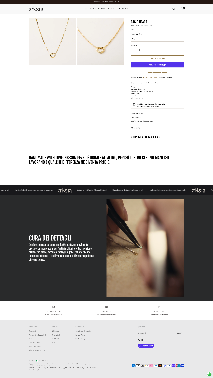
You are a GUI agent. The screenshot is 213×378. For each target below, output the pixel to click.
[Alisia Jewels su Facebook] (139, 340)
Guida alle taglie (34, 346)
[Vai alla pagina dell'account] (178, 9)
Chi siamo (55, 331)
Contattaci (32, 331)
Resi (30, 339)
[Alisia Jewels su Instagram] (142, 340)
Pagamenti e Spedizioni (37, 335)
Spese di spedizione (150, 77)
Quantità (134, 45)
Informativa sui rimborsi (37, 350)
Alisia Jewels (135, 25)
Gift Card (55, 339)
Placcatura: (136, 34)
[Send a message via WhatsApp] (209, 374)
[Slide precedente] (177, 178)
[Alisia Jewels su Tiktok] (146, 340)
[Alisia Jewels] (36, 9)
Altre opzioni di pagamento (157, 72)
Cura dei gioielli (34, 342)
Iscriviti (180, 333)
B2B (53, 342)
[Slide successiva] (182, 178)
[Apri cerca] (173, 9)
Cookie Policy (80, 339)
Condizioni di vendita (83, 331)
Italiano (31, 361)
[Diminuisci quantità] (133, 50)
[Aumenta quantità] (140, 50)
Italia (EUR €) (42, 361)
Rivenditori (56, 335)
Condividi (137, 128)
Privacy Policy (80, 335)
